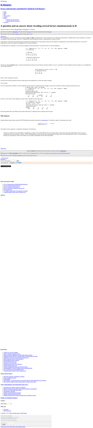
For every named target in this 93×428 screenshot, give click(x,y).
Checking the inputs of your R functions (12, 364)
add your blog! (6, 15)
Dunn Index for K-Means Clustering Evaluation (14, 387)
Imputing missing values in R (10, 365)
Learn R (5, 17)
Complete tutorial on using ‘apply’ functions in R (14, 370)
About (4, 13)
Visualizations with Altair (9, 391)
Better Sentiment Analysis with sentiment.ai (13, 359)
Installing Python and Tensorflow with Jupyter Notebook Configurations (20, 388)
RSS (4, 14)
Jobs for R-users (8, 373)
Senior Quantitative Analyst (9, 377)
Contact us (5, 22)
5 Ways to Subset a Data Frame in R (11, 185)
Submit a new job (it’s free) (12, 19)
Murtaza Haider (18, 29)
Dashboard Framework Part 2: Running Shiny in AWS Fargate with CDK (20, 356)
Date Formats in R (7, 189)
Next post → (3, 159)
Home (4, 11)
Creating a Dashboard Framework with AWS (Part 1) (15, 366)
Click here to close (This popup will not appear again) (13, 426)
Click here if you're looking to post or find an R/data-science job (57, 153)
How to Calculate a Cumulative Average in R (13, 188)
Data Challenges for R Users (10, 361)
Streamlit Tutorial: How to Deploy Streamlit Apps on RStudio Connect (19, 395)
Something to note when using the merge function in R (16, 357)
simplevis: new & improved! (9, 363)
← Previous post (4, 158)
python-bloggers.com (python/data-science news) (16, 384)
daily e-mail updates (14, 153)
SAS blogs (5, 409)
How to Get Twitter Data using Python (12, 390)
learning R (33, 153)
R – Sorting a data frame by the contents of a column (15, 191)
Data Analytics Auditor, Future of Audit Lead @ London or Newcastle (19, 381)
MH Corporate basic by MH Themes (18, 413)
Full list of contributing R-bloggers (9, 398)
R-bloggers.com (4, 153)
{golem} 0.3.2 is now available (10, 352)
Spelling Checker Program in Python (11, 394)
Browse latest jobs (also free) (13, 21)
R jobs (4, 18)
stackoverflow (44, 120)
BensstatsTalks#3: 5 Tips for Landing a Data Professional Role (17, 368)
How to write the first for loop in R (11, 187)
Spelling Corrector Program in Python (12, 392)
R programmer (6, 379)
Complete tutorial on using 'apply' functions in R (14, 192)
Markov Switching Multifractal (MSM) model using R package (17, 355)
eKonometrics (15, 31)
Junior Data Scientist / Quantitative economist (13, 376)
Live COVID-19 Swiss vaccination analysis (13, 369)
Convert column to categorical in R (11, 353)
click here (17, 34)
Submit (3, 424)
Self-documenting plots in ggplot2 (11, 360)
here (50, 31)
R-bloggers (29, 31)
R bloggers (25, 29)
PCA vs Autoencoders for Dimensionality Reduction (15, 184)
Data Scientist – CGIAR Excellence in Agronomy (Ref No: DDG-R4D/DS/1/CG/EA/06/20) (24, 380)
